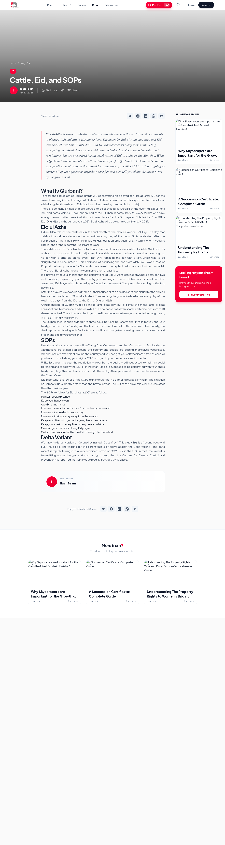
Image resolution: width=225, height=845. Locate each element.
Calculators (111, 4)
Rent (50, 4)
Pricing (82, 4)
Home (13, 63)
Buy (65, 4)
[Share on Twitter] (130, 116)
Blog (95, 4)
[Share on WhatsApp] (153, 116)
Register (206, 4)
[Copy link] (161, 116)
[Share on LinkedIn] (145, 116)
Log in (191, 4)
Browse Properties (199, 294)
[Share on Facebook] (138, 116)
